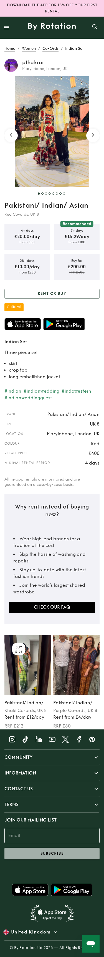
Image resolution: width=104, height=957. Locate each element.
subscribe (52, 853)
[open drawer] (6, 27)
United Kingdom (30, 932)
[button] (52, 757)
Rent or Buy (52, 293)
